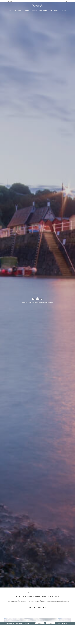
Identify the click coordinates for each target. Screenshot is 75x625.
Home (10, 10)
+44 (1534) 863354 (9, 1)
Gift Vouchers (57, 10)
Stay (15, 10)
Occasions (34, 10)
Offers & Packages (43, 10)
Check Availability (61, 623)
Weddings (27, 10)
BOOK (63, 10)
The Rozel (20, 10)
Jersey (50, 10)
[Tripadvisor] (68, 1)
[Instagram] (66, 1)
